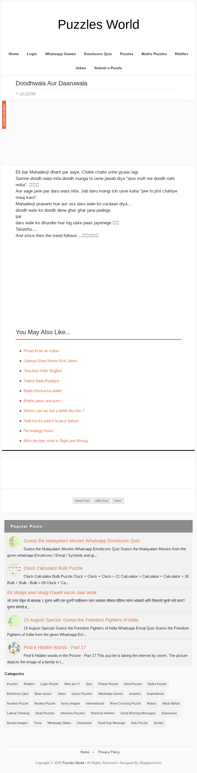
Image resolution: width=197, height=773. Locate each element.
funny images (70, 703)
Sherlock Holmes (103, 713)
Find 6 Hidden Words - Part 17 (55, 647)
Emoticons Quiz (98, 54)
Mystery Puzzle (44, 703)
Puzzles (126, 54)
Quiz (89, 684)
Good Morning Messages (138, 713)
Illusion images (17, 723)
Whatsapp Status (59, 723)
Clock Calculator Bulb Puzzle (53, 568)
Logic (32, 54)
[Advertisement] (54, 135)
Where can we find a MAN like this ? (54, 411)
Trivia (38, 723)
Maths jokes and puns (42, 401)
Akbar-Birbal (171, 703)
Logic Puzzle (49, 684)
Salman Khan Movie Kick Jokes (50, 361)
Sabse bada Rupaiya (41, 381)
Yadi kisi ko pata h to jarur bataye (51, 421)
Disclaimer (84, 723)
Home (14, 54)
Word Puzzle (133, 684)
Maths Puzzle (157, 684)
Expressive (169, 713)
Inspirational (155, 694)
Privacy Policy (109, 752)
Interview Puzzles (73, 713)
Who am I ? (72, 684)
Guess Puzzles (82, 694)
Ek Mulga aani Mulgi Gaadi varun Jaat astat (51, 592)
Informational (95, 703)
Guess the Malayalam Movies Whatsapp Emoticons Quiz (82, 540)
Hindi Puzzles (45, 713)
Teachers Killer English (43, 371)
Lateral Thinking (18, 713)
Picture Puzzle (108, 684)
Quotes (159, 723)
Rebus (151, 703)
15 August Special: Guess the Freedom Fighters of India (81, 620)
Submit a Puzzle (108, 68)
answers (135, 694)
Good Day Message (111, 723)
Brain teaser (43, 694)
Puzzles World (99, 24)
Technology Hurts (38, 431)
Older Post (101, 500)
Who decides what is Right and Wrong (55, 441)
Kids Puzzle (139, 723)
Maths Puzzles (154, 54)
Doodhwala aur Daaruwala (51, 83)
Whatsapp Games (60, 54)
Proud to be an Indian (41, 351)
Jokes (80, 68)
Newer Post (82, 500)
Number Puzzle (17, 703)
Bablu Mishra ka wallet (43, 391)
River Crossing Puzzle (125, 703)
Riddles (181, 54)
